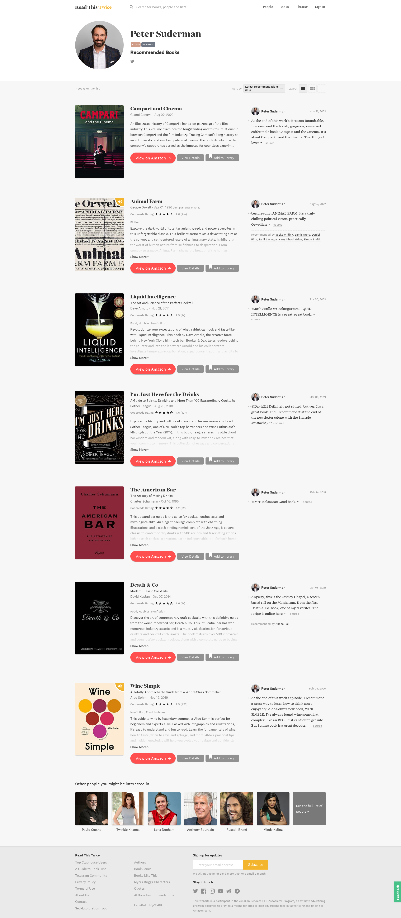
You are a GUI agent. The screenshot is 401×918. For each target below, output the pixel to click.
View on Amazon (153, 157)
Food (133, 323)
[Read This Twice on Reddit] (228, 891)
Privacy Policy (85, 882)
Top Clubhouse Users (91, 862)
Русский (155, 905)
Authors (140, 862)
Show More (138, 257)
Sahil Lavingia (268, 239)
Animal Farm (146, 201)
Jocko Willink (284, 234)
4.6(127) (181, 412)
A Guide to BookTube (90, 869)
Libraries (302, 7)
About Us (82, 895)
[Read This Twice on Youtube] (220, 891)
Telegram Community (91, 875)
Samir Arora (302, 234)
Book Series (142, 869)
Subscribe (255, 864)
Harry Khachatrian (290, 239)
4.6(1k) (180, 603)
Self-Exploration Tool (91, 908)
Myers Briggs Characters (152, 882)
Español (140, 905)
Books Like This (145, 875)
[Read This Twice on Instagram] (212, 891)
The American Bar (153, 489)
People (268, 7)
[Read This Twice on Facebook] (203, 891)
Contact (81, 901)
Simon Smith (312, 239)
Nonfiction (158, 323)
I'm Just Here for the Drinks (164, 394)
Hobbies (144, 323)
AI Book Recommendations (154, 895)
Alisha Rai (282, 624)
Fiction (135, 222)
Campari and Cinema (156, 108)
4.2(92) (181, 508)
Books (284, 7)
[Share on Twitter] (391, 21)
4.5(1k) (180, 315)
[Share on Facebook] (391, 28)
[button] (390, 907)
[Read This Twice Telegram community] (237, 891)
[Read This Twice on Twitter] (195, 891)
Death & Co (144, 584)
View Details (190, 158)
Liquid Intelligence (153, 296)
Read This (93, 7)
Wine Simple (145, 685)
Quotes (139, 888)
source (269, 143)
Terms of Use (85, 888)
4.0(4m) (181, 214)
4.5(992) (182, 704)
